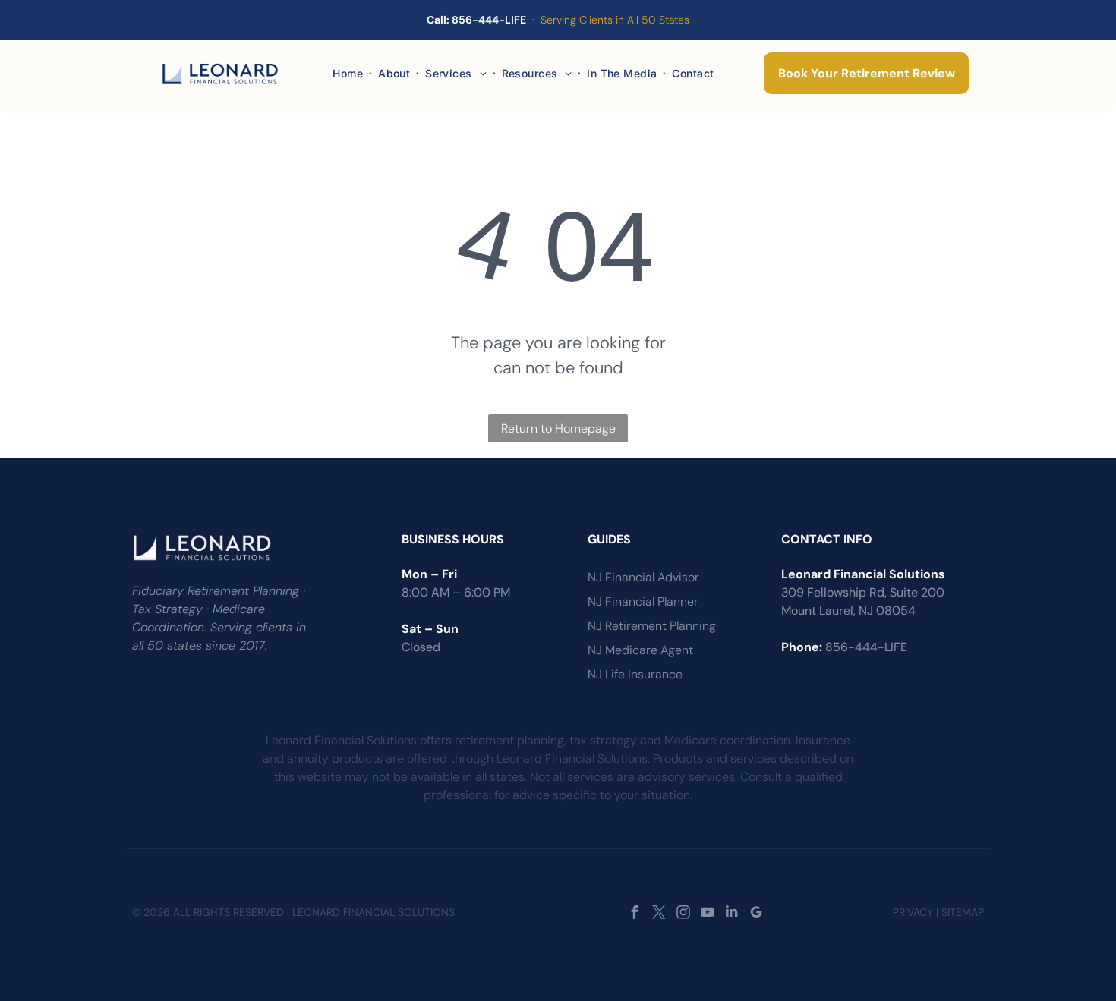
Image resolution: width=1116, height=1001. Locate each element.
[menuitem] (349, 73)
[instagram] (683, 914)
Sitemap (962, 912)
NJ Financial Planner (643, 601)
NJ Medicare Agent (640, 650)
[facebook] (634, 914)
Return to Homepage (558, 428)
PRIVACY (913, 912)
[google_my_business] (756, 914)
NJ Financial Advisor (643, 577)
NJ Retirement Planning (652, 626)
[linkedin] (731, 914)
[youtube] (707, 914)
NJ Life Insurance (635, 674)
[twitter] (658, 914)
